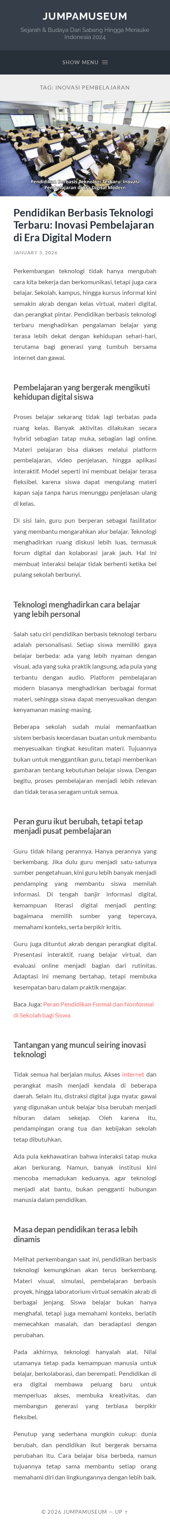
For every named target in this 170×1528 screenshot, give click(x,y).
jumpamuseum (85, 16)
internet (133, 1074)
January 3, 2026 (35, 252)
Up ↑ (121, 1512)
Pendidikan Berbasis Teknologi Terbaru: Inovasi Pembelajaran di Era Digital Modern (83, 225)
